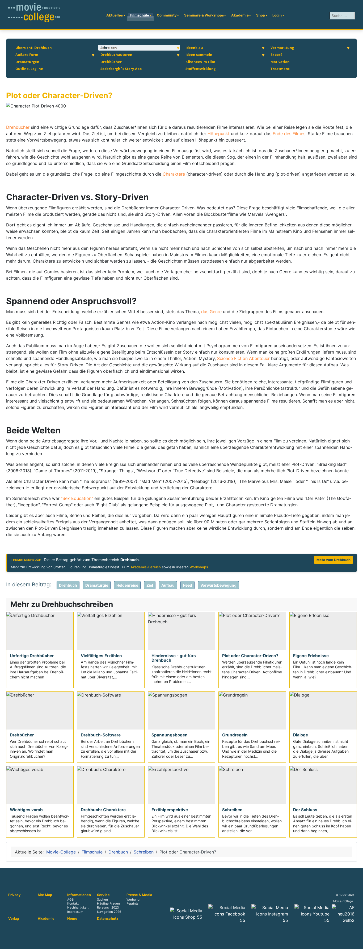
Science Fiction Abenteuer (243, 358)
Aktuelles (114, 15)
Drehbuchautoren (116, 54)
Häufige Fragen (108, 904)
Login (277, 15)
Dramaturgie (96, 585)
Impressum (75, 912)
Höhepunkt (219, 133)
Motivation (280, 61)
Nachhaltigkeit (77, 908)
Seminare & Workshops (204, 15)
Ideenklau (194, 47)
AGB (70, 900)
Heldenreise (127, 585)
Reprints (132, 904)
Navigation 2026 (109, 912)
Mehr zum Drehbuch (333, 560)
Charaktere (174, 174)
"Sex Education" (77, 498)
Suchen (102, 900)
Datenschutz (107, 919)
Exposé (276, 54)
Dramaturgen (27, 61)
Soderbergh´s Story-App (121, 68)
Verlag (13, 919)
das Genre (212, 311)
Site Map (45, 895)
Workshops (198, 567)
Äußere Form (26, 54)
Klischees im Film (200, 61)
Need (187, 585)
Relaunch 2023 (108, 908)
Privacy (14, 895)
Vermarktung (282, 47)
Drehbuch (68, 585)
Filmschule (139, 15)
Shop (260, 15)
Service (103, 895)
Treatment (280, 68)
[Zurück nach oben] (356, 942)
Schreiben (108, 47)
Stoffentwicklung (200, 68)
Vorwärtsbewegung (218, 585)
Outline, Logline (29, 68)
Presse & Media (139, 895)
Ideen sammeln (198, 54)
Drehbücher (111, 61)
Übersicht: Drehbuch (33, 47)
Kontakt (73, 904)
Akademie (240, 15)
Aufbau (168, 585)
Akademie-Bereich (145, 567)
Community (167, 15)
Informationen (79, 895)
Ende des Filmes (289, 133)
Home (72, 919)
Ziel (149, 585)
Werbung (133, 900)
